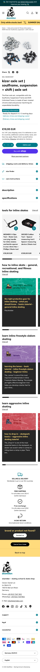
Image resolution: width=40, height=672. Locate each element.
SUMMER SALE (30, 22)
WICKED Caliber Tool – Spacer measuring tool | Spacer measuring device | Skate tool (28, 239)
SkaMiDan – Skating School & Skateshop (18, 667)
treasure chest (25, 4)
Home (3, 28)
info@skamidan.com (15, 601)
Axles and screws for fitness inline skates (19, 28)
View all (35, 210)
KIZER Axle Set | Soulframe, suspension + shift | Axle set (18, 29)
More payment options (20, 156)
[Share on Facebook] (13, 72)
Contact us (20, 535)
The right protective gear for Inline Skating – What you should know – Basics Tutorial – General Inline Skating (19, 303)
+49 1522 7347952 (18, 597)
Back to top (20, 553)
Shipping (13, 139)
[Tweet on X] (9, 72)
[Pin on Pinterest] (17, 72)
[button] (36, 13)
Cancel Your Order (20, 544)
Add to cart (27, 145)
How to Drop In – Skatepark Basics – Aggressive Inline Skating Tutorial (17, 437)
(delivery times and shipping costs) (16, 116)
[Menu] (3, 13)
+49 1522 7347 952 (14, 594)
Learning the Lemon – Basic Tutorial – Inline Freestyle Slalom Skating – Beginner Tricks (19, 369)
